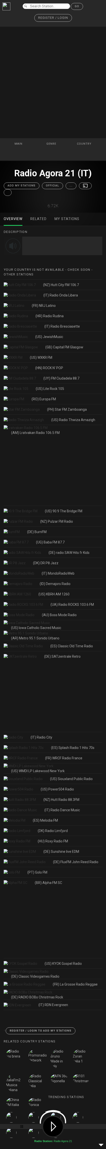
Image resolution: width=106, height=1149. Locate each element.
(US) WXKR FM (41, 358)
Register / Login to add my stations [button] (40, 1030)
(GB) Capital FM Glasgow (64, 347)
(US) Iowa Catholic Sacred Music (36, 628)
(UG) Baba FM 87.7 (50, 542)
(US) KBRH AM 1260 (54, 594)
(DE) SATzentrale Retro (62, 656)
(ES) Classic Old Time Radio (71, 646)
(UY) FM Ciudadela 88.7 (61, 378)
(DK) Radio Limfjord (53, 831)
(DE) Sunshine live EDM (61, 852)
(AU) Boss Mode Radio (59, 615)
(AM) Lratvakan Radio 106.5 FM (35, 433)
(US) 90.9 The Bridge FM (63, 511)
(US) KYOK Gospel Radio (63, 964)
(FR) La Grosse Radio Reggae (75, 984)
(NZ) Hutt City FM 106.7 (61, 285)
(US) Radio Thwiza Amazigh (73, 420)
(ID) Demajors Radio (55, 584)
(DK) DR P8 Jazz (45, 563)
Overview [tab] (13, 219)
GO (77, 6)
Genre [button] (51, 143)
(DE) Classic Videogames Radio (35, 976)
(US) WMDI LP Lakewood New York (38, 771)
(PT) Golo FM (37, 872)
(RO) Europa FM (44, 399)
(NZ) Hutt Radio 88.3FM (61, 800)
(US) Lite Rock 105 (50, 389)
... (71, 185)
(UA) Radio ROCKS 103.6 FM (72, 605)
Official (52, 185)
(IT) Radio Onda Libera (60, 295)
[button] (53, 18)
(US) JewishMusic (49, 337)
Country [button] (84, 143)
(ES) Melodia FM (45, 820)
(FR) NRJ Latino (44, 306)
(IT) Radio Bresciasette (62, 326)
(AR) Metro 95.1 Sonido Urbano (35, 638)
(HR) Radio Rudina (49, 316)
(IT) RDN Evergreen (53, 1005)
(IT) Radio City (41, 737)
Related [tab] (38, 219)
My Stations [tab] (66, 219)
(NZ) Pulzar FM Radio (56, 521)
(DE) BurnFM (37, 532)
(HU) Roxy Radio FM (53, 841)
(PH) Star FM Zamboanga (67, 409)
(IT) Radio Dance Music (62, 810)
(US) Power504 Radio (57, 789)
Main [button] (19, 143)
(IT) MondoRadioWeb (58, 573)
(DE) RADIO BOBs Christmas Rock (37, 997)
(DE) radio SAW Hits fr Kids (69, 553)
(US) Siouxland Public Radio (71, 779)
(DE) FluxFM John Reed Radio (75, 862)
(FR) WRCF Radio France (63, 758)
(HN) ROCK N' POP (49, 368)
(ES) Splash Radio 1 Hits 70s (72, 748)
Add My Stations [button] (21, 185)
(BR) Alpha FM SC (48, 883)
